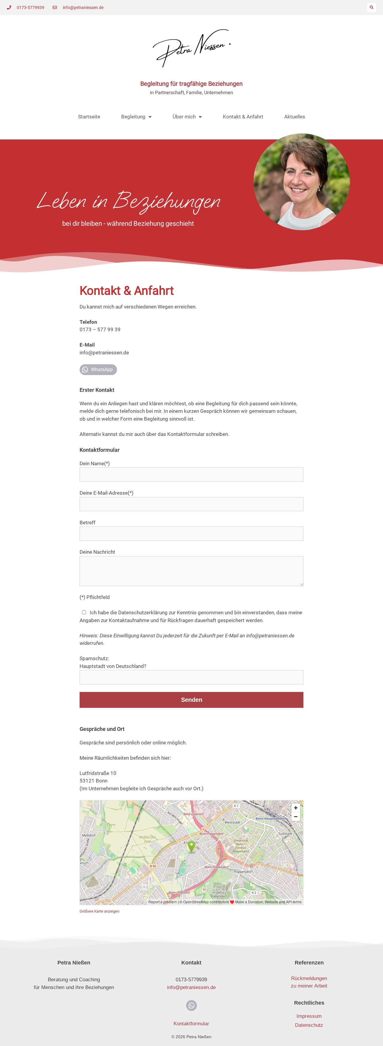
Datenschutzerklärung (143, 612)
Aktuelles (294, 117)
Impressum (309, 1016)
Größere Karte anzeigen (99, 911)
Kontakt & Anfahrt (243, 117)
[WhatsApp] (191, 1005)
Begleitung (133, 117)
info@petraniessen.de (270, 636)
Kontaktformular (191, 1024)
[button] (371, 7)
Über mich (184, 117)
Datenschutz (309, 1025)
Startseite (89, 117)
